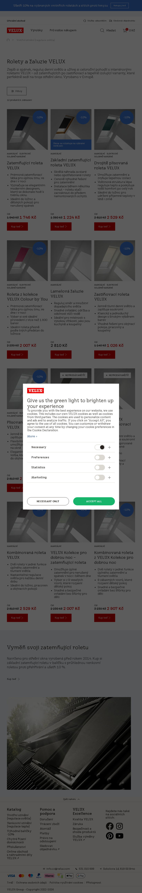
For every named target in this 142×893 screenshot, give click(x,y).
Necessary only (48, 501)
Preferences (40, 457)
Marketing (39, 477)
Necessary (38, 447)
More (31, 436)
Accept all (94, 501)
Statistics (38, 467)
